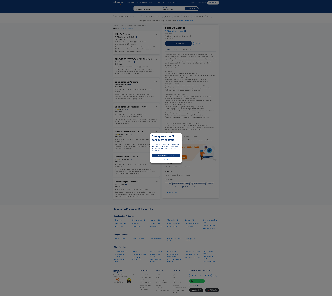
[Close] (179, 136)
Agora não (166, 159)
